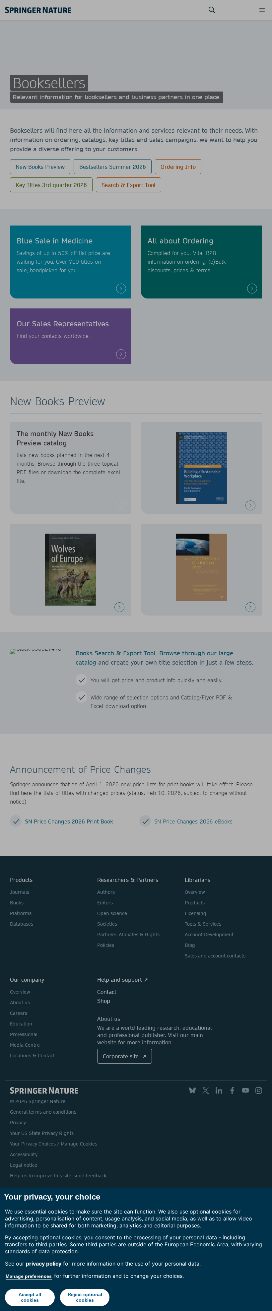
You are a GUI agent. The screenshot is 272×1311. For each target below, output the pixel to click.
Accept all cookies (30, 1297)
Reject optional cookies (85, 1297)
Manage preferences (29, 1276)
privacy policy (43, 1263)
